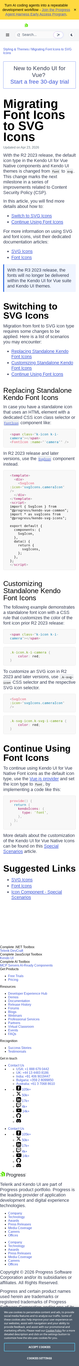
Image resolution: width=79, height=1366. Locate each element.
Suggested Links (39, 868)
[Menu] (7, 35)
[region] (39, 1336)
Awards (13, 1220)
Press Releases (19, 1224)
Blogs (12, 1012)
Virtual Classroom (21, 1026)
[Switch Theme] (71, 35)
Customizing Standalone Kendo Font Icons (32, 590)
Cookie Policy (54, 1330)
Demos (13, 997)
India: (33, 1076)
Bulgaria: (34, 1080)
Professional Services (24, 1019)
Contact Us (16, 1065)
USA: (32, 1069)
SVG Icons (22, 251)
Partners (14, 1023)
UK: (32, 1072)
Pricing (13, 979)
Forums (13, 1008)
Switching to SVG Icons (30, 311)
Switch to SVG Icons (31, 215)
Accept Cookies (40, 1347)
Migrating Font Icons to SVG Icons (34, 120)
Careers (14, 1231)
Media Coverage (20, 1228)
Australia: (35, 1083)
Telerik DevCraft (11, 950)
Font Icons (21, 257)
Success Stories (19, 1048)
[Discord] (18, 1121)
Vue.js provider (44, 778)
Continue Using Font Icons (37, 221)
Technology (16, 1217)
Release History (19, 1004)
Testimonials (17, 1051)
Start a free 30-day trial (39, 82)
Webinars (15, 1015)
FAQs (12, 1034)
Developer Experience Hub (27, 993)
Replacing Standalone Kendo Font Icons (37, 393)
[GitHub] (18, 1117)
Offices (13, 1235)
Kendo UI (7, 958)
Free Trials (15, 976)
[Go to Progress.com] (13, 1176)
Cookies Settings (39, 1358)
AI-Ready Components (36, 965)
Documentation (19, 1001)
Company (15, 1213)
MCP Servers (9, 965)
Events (13, 1030)
